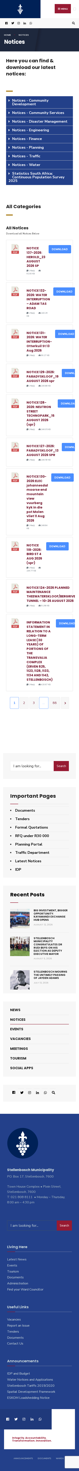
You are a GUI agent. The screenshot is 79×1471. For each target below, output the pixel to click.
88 (55, 703)
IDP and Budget (18, 1373)
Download (60, 249)
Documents (25, 810)
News (15, 1009)
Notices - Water (26, 164)
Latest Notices (28, 861)
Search (61, 766)
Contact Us (15, 1343)
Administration (17, 1283)
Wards (60, 1458)
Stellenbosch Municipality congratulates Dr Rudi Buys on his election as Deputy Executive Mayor (48, 946)
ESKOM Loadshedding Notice (28, 1398)
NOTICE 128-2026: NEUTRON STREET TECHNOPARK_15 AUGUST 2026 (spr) (40, 413)
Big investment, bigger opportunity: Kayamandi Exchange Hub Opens (51, 915)
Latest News (17, 1259)
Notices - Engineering (30, 130)
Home (7, 35)
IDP (18, 869)
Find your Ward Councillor (25, 1289)
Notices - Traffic (26, 156)
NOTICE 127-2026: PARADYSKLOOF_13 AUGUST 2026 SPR (43, 450)
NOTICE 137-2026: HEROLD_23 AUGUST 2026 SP (36, 257)
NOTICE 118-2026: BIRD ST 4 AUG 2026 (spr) (34, 554)
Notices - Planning (28, 147)
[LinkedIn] (24, 23)
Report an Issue (18, 1325)
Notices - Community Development (30, 102)
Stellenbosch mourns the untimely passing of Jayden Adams (50, 975)
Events (16, 1029)
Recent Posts (27, 894)
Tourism (18, 1058)
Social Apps (21, 1068)
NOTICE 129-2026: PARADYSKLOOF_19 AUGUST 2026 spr (43, 376)
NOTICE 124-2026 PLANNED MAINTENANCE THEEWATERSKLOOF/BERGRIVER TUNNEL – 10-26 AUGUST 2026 (52, 594)
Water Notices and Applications (30, 1379)
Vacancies (20, 1038)
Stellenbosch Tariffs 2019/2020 (30, 1385)
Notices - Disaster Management (39, 121)
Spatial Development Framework (31, 1392)
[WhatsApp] (30, 23)
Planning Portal (28, 844)
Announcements (23, 1458)
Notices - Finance (27, 138)
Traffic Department (32, 852)
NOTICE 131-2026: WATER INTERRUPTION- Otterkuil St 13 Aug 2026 (39, 342)
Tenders (22, 818)
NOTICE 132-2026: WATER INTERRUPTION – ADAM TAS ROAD (38, 299)
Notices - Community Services (38, 112)
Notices (18, 1019)
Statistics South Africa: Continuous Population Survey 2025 (36, 177)
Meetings (19, 1048)
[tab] (39, 102)
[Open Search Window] (73, 23)
